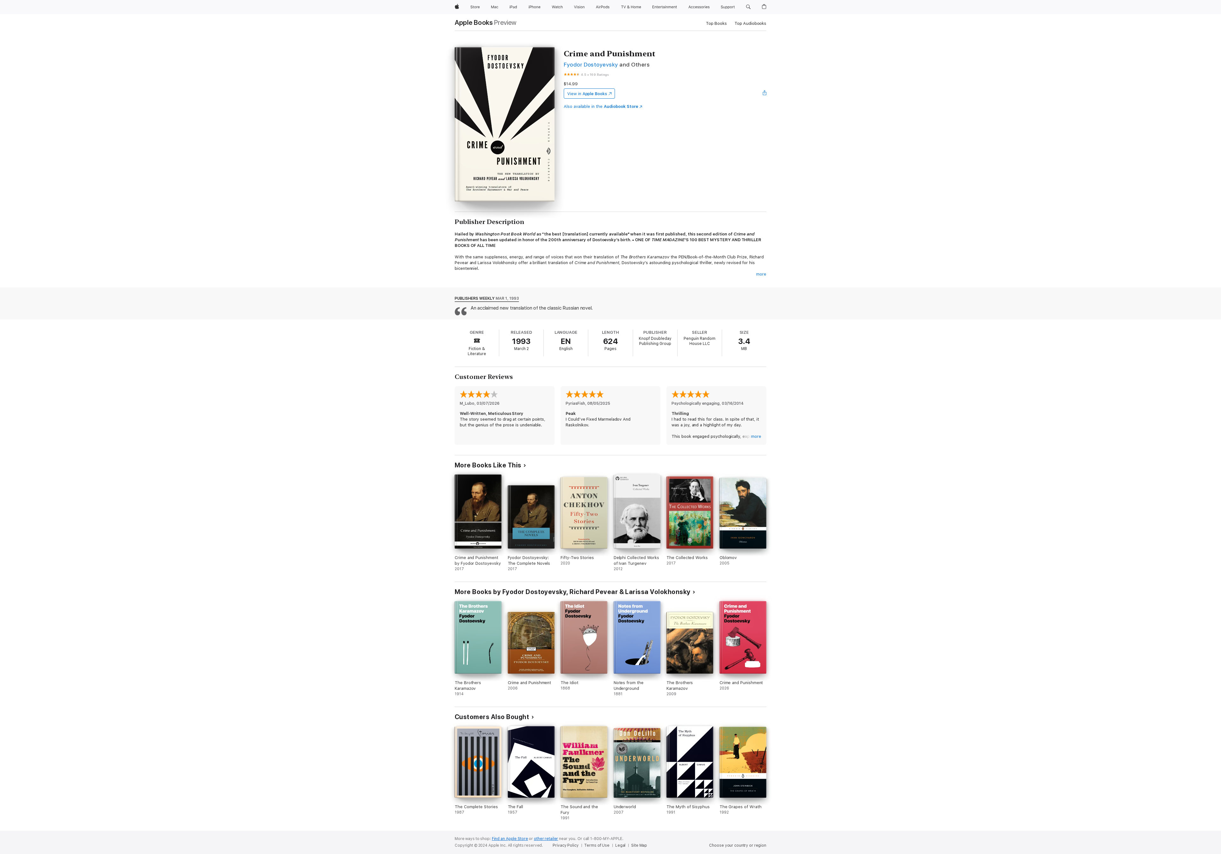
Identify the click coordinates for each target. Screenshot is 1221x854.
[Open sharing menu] (765, 94)
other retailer (546, 838)
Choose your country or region (737, 845)
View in (587, 93)
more (761, 274)
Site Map (639, 845)
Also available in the (601, 106)
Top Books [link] (716, 23)
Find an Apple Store (510, 838)
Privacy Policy (565, 845)
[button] (748, 7)
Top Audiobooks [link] (750, 23)
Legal (620, 845)
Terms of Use (597, 845)
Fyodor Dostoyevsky (591, 64)
